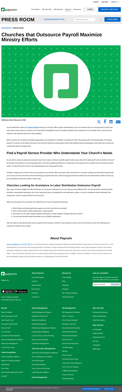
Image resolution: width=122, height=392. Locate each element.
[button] (35, 9)
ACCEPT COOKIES (109, 389)
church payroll (33, 127)
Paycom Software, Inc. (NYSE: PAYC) (19, 244)
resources (6, 28)
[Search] (120, 2)
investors (105, 2)
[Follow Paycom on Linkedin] (3, 284)
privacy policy (9, 389)
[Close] (120, 389)
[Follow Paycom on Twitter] (8, 284)
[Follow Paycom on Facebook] (12, 284)
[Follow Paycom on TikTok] (26, 284)
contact (113, 2)
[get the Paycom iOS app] (7, 293)
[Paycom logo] (9, 9)
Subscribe (112, 19)
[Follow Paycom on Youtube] (21, 284)
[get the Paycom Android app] (20, 293)
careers (96, 2)
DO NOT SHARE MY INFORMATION (91, 389)
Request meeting (109, 9)
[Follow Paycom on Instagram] (17, 284)
